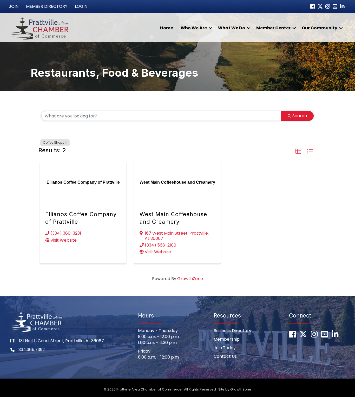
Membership (227, 339)
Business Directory (232, 331)
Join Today (225, 348)
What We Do (231, 28)
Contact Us (225, 356)
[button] (298, 151)
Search (299, 116)
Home (166, 28)
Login (81, 6)
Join (13, 6)
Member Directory (46, 6)
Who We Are (194, 28)
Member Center (273, 28)
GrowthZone (190, 279)
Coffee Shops (53, 142)
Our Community (319, 28)
